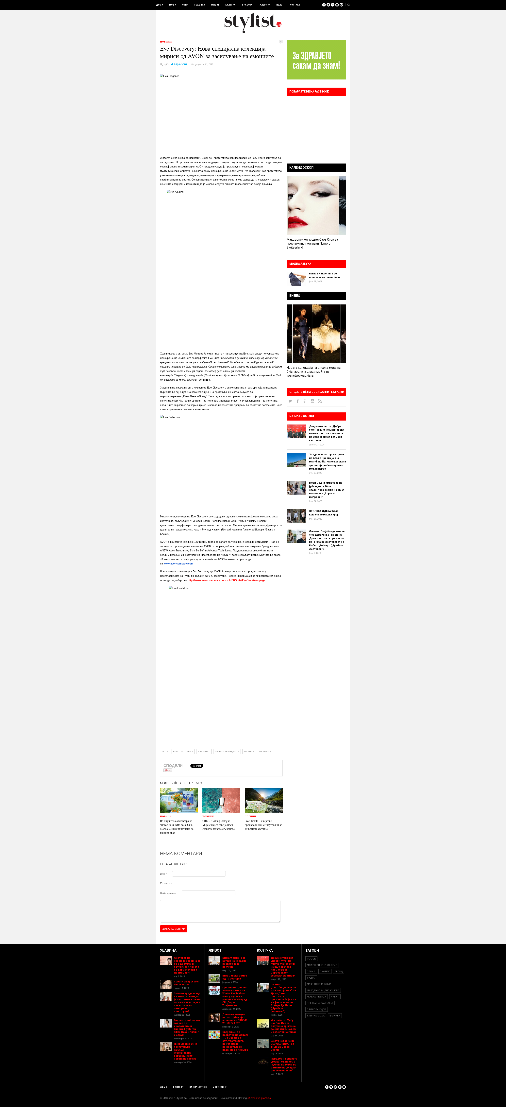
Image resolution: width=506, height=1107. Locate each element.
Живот (215, 5)
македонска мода (319, 984)
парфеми (265, 751)
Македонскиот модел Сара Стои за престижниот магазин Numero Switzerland (312, 243)
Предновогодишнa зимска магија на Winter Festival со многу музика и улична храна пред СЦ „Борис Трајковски (234, 996)
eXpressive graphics (259, 1098)
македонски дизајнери (323, 990)
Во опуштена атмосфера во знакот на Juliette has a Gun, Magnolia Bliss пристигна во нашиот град (177, 827)
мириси (249, 751)
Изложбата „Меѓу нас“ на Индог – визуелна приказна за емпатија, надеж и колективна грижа (283, 1026)
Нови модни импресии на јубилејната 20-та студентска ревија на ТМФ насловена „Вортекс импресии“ (326, 489)
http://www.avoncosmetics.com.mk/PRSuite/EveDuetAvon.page (226, 580)
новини (166, 41)
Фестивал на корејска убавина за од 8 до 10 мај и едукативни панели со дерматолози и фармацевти (187, 965)
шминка (334, 1015)
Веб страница (168, 893)
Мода (172, 5)
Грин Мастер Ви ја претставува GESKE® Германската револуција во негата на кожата (185, 1051)
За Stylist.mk (198, 1087)
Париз (311, 971)
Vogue (311, 959)
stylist (166, 64)
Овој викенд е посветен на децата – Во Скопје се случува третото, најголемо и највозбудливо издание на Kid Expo (235, 1040)
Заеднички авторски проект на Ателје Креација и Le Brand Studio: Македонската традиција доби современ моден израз (327, 461)
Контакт (295, 5)
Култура (230, 5)
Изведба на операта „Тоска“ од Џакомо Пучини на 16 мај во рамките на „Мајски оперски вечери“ (284, 1064)
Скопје (325, 971)
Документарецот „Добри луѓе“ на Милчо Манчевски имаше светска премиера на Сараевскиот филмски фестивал (326, 433)
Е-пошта (166, 883)
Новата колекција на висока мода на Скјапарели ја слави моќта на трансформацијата (314, 371)
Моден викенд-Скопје (322, 965)
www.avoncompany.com (179, 563)
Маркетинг (220, 1087)
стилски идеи (316, 1009)
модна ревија (316, 996)
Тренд (339, 971)
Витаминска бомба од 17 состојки (234, 977)
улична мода (316, 1015)
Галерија (264, 5)
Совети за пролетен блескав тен (186, 983)
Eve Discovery (183, 751)
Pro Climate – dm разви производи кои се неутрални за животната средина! (263, 825)
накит (335, 996)
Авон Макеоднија (227, 751)
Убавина (199, 5)
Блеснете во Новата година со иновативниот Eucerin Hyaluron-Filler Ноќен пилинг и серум (187, 1027)
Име (163, 873)
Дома (159, 5)
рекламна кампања (320, 1003)
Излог (280, 5)
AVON (165, 751)
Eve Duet (204, 751)
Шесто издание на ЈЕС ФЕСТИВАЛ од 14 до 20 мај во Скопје (283, 1045)
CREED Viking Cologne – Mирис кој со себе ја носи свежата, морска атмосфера (218, 825)
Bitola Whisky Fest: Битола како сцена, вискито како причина (234, 962)
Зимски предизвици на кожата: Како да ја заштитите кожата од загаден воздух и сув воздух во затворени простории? (187, 1002)
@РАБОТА (247, 5)
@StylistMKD (180, 64)
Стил (185, 5)
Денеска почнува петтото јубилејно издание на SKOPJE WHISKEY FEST (234, 1019)
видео (311, 978)
